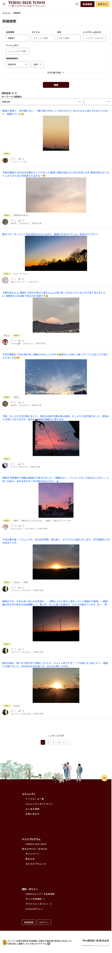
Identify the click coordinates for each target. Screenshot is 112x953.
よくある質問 (33, 808)
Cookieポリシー (34, 908)
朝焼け (7, 153)
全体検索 (10, 32)
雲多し (17, 397)
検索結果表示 (12, 58)
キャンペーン (32, 853)
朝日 (26, 582)
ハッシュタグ (12, 45)
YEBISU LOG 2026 (36, 844)
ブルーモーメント (22, 273)
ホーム (7, 13)
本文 (59, 32)
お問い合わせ (33, 813)
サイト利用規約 (34, 898)
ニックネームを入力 (92, 32)
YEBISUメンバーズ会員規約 (40, 893)
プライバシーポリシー (37, 903)
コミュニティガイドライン (39, 803)
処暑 (48, 520)
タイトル (36, 32)
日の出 (17, 582)
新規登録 (87, 4)
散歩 (16, 520)
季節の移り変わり (22, 215)
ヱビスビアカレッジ (36, 863)
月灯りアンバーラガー (63, 520)
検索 (56, 85)
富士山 (7, 335)
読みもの (30, 858)
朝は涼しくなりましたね (32, 520)
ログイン (102, 4)
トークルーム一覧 (35, 798)
